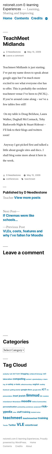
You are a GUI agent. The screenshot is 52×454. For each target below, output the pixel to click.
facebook (6, 390)
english (36, 384)
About (29, 446)
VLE (20, 424)
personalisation (10, 407)
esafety (42, 384)
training (43, 418)
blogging (25, 374)
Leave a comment (15, 55)
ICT (44, 389)
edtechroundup (26, 384)
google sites (37, 390)
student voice (35, 412)
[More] (46, 18)
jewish (22, 395)
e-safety (9, 384)
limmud (32, 395)
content (28, 379)
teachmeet (30, 179)
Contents (21, 18)
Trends (5, 425)
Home (7, 18)
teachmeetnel (30, 418)
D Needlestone (13, 52)
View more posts (27, 198)
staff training (23, 412)
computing (19, 378)
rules (14, 412)
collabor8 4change (35, 374)
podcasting (21, 407)
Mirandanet (17, 402)
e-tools (17, 384)
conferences (12, 179)
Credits (37, 18)
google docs (26, 390)
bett (11, 374)
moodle (26, 401)
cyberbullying (37, 379)
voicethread (31, 425)
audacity (6, 374)
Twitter (12, 425)
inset (15, 395)
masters (46, 396)
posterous (29, 407)
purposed (37, 407)
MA (41, 396)
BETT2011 (16, 374)
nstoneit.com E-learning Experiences (20, 7)
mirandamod (7, 402)
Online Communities (39, 402)
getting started (15, 390)
